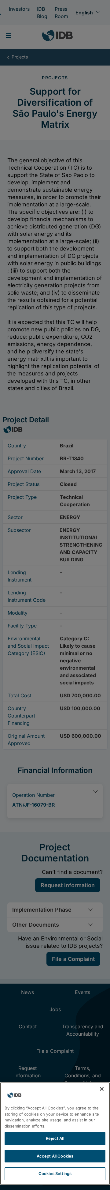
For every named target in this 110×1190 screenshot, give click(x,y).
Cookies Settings (55, 1173)
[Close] (101, 1089)
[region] (55, 1133)
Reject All (55, 1138)
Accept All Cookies (55, 1156)
